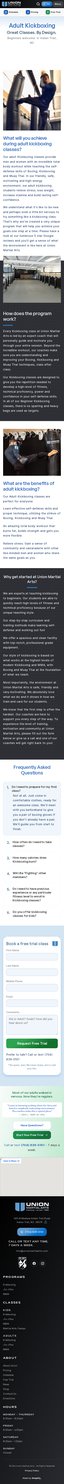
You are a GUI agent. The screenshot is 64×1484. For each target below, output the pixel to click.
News (6, 1384)
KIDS (7, 1310)
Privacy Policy (32, 1470)
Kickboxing (9, 1284)
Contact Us (9, 1393)
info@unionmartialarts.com (32, 1250)
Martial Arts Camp (13, 1328)
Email (9, 996)
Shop (6, 1388)
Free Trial (8, 1379)
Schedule (8, 1374)
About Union (10, 1365)
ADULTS (10, 1335)
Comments (12, 1012)
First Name (12, 950)
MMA (6, 1293)
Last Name (12, 965)
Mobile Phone (14, 981)
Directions (9, 1398)
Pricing (7, 1370)
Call (7, 1145)
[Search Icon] (38, 4)
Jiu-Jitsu (8, 1289)
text (17, 1145)
